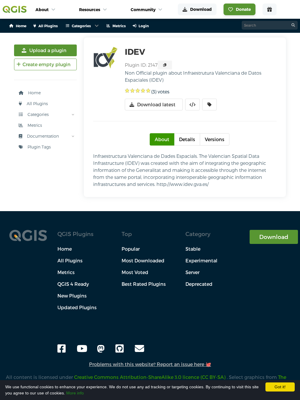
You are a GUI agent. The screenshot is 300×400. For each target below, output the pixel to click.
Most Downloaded (143, 260)
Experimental (201, 260)
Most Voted (135, 272)
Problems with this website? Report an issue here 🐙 (150, 364)
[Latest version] (209, 104)
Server (192, 272)
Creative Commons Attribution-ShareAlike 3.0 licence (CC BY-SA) (150, 377)
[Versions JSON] (192, 104)
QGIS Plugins (75, 233)
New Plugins (72, 295)
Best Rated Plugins (144, 284)
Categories (37, 114)
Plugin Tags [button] (38, 146)
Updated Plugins (77, 307)
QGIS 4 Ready (73, 284)
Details (187, 139)
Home (34, 92)
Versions (214, 139)
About (162, 139)
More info (75, 393)
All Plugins (36, 103)
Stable (192, 249)
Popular (131, 249)
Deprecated (198, 284)
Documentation (42, 136)
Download (273, 236)
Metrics (34, 125)
